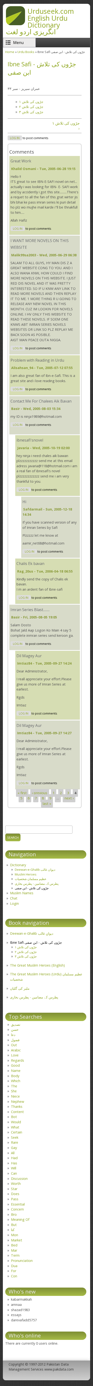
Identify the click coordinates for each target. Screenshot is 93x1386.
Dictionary (18, 865)
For (13, 1271)
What (15, 1127)
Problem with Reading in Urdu (37, 360)
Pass (14, 1199)
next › (69, 798)
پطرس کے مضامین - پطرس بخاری (37, 883)
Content (17, 1111)
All (13, 1153)
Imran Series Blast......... (30, 609)
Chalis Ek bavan (30, 563)
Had (14, 1158)
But (14, 1224)
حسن (15, 1029)
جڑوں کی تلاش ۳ (31, 112)
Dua (14, 1266)
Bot (14, 1116)
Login (14, 903)
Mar (14, 1250)
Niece (15, 1096)
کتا (13, 1229)
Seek (14, 1137)
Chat (13, 898)
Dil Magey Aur (29, 655)
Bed (14, 1245)
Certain (16, 1132)
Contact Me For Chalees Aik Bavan (41, 401)
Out (14, 1045)
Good (15, 1065)
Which (15, 1081)
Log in (15, 138)
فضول (15, 1040)
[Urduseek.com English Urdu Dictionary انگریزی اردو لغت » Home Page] (15, 23)
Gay (14, 1147)
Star (14, 1189)
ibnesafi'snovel (29, 440)
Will (13, 1168)
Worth (16, 1183)
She (14, 1091)
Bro (14, 1214)
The (14, 1086)
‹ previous (39, 793)
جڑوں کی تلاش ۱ (31, 101)
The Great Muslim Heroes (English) (37, 965)
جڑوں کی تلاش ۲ (31, 106)
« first (22, 793)
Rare (14, 1142)
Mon (14, 1235)
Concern (17, 1209)
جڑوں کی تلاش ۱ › (65, 126)
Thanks (16, 1106)
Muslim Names (21, 893)
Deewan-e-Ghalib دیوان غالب (35, 869)
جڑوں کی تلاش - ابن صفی (32, 888)
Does (15, 1193)
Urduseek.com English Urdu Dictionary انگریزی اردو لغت (40, 21)
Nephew (17, 1101)
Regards (17, 1060)
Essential (18, 1204)
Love (15, 1055)
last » (47, 803)
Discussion (19, 1178)
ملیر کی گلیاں (20, 988)
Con (14, 1276)
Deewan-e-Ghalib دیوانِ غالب (31, 933)
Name (16, 1070)
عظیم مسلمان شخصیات (30, 879)
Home (9, 52)
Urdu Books (25, 52)
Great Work (20, 161)
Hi (24, 501)
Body (15, 1076)
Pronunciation (22, 1260)
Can (14, 1173)
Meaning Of (20, 1219)
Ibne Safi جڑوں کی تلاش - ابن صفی (36, 942)
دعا (13, 1034)
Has (14, 1163)
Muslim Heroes (25, 874)
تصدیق (15, 1024)
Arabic (16, 1050)
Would (16, 1122)
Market (16, 1240)
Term (15, 1255)
